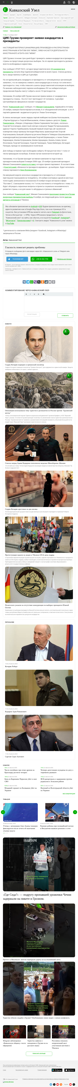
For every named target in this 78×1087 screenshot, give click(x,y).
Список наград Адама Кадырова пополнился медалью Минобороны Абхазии (35, 463)
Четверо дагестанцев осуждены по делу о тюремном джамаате (57, 771)
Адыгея (19, 15)
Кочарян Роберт (11, 666)
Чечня (20, 24)
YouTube (10, 223)
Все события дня (69, 793)
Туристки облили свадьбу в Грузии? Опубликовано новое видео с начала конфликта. (36, 1018)
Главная (5, 31)
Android (34, 206)
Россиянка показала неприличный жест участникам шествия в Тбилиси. (61, 1044)
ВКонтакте (10, 221)
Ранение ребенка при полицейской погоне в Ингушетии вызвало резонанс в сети (57, 827)
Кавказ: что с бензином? (13, 27)
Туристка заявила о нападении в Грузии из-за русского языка (37, 1043)
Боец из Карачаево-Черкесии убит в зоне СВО (21, 780)
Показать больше (39, 1053)
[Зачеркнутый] (38, 294)
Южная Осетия (27, 24)
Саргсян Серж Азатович (14, 756)
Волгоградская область (62, 15)
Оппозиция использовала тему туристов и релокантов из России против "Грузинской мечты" (38, 411)
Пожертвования (42, 1070)
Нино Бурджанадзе (28, 170)
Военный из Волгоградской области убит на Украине (57, 789)
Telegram (56, 212)
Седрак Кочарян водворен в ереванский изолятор (24, 364)
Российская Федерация (23, 21)
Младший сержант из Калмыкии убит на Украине (21, 789)
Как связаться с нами (22, 1070)
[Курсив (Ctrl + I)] (30, 294)
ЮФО (46, 24)
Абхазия (5, 15)
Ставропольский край (9, 24)
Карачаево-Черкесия (53, 18)
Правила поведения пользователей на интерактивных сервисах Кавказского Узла (45, 1079)
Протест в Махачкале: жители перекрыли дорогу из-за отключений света (31, 959)
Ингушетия (19, 18)
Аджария (12, 15)
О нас (4, 1070)
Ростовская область (38, 21)
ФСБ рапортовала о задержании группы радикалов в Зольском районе (56, 780)
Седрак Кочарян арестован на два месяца (21, 509)
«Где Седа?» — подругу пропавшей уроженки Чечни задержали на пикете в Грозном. (37, 896)
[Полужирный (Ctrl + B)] (26, 294)
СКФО (64, 21)
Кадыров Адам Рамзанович (15, 711)
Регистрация (32, 314)
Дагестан (12, 18)
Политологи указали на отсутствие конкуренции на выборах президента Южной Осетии (37, 606)
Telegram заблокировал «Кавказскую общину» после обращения (14, 1043)
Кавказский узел (22, 194)
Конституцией (10, 167)
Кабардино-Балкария (30, 18)
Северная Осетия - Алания (53, 21)
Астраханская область (46, 15)
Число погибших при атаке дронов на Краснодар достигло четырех (19, 771)
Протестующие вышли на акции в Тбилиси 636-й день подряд (29, 555)
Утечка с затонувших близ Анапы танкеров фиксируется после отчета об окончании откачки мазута (20, 828)
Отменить (65, 315)
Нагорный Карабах (8, 21)
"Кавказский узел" (16, 107)
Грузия (5, 18)
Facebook (55, 218)
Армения (35, 15)
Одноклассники (24, 221)
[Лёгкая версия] (12, 2)
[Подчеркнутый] (34, 294)
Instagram (65, 218)
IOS (40, 206)
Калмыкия (42, 18)
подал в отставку (28, 164)
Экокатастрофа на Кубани (66, 27)
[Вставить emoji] (44, 294)
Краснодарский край (67, 18)
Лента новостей (14, 31)
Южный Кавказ (38, 24)
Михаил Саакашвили (45, 107)
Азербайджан (27, 15)
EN (7, 2)
